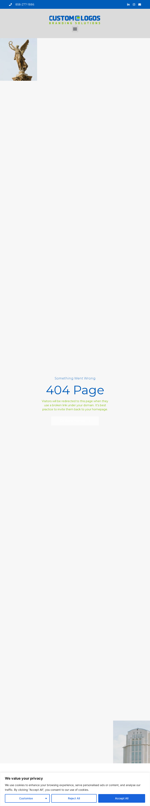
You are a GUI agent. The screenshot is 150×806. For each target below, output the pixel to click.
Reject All (74, 798)
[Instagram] (134, 4)
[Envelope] (139, 4)
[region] (75, 789)
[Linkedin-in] (128, 4)
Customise (26, 798)
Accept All (121, 798)
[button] (75, 29)
